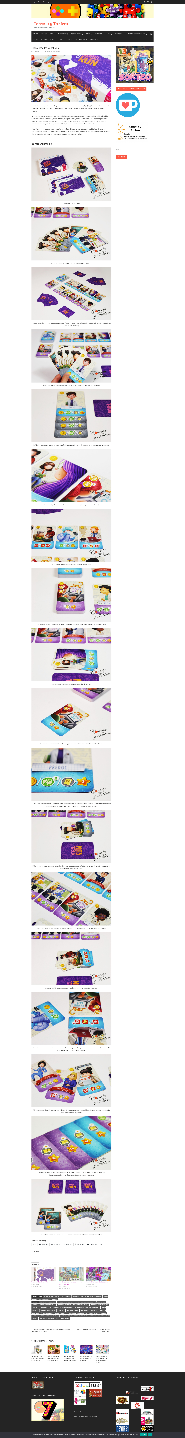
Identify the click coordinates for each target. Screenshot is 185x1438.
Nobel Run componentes (89, 1310)
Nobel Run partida (52, 1316)
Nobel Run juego (60, 1313)
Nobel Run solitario (81, 1316)
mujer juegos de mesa (48, 1310)
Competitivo (48, 1296)
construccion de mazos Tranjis (68, 1302)
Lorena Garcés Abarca (54, 51)
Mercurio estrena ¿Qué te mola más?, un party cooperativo (70, 1358)
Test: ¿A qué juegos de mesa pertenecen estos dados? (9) (54, 1358)
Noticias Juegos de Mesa (93, 1296)
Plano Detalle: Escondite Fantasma (97, 1282)
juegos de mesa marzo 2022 (99, 1305)
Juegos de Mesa (37, 2)
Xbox (88, 34)
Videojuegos (46, 2)
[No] (182, 1435)
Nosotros (94, 39)
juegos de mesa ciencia (80, 1305)
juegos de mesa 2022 (64, 1305)
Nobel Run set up (66, 1316)
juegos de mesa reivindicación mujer (87, 1307)
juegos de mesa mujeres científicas (61, 1307)
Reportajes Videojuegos (136, 34)
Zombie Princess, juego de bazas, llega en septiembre (37, 1358)
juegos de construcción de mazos (44, 1305)
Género (67, 1296)
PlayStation (76, 34)
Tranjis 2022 (65, 1318)
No (150, 1435)
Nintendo (99, 34)
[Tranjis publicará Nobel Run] (43, 1274)
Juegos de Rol (63, 34)
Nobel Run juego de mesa (97, 1313)
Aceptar (143, 1435)
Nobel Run (61, 1310)
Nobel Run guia (48, 1313)
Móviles (118, 34)
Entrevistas (80, 39)
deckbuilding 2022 (87, 1302)
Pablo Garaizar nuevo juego (49, 1318)
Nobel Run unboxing (97, 1316)
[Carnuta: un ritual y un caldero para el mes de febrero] (71, 1274)
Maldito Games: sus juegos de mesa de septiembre (86, 1358)
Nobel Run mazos (38, 1316)
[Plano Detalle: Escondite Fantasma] (98, 1274)
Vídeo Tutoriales (65, 39)
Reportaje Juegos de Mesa (48, 1299)
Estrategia (59, 1296)
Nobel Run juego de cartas (78, 1313)
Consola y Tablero (51, 24)
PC (109, 34)
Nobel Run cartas (72, 1310)
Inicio (35, 34)
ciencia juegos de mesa (47, 1302)
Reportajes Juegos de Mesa (43, 39)
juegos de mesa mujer (40, 1307)
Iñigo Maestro (100, 1302)
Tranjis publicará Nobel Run (39, 1282)
